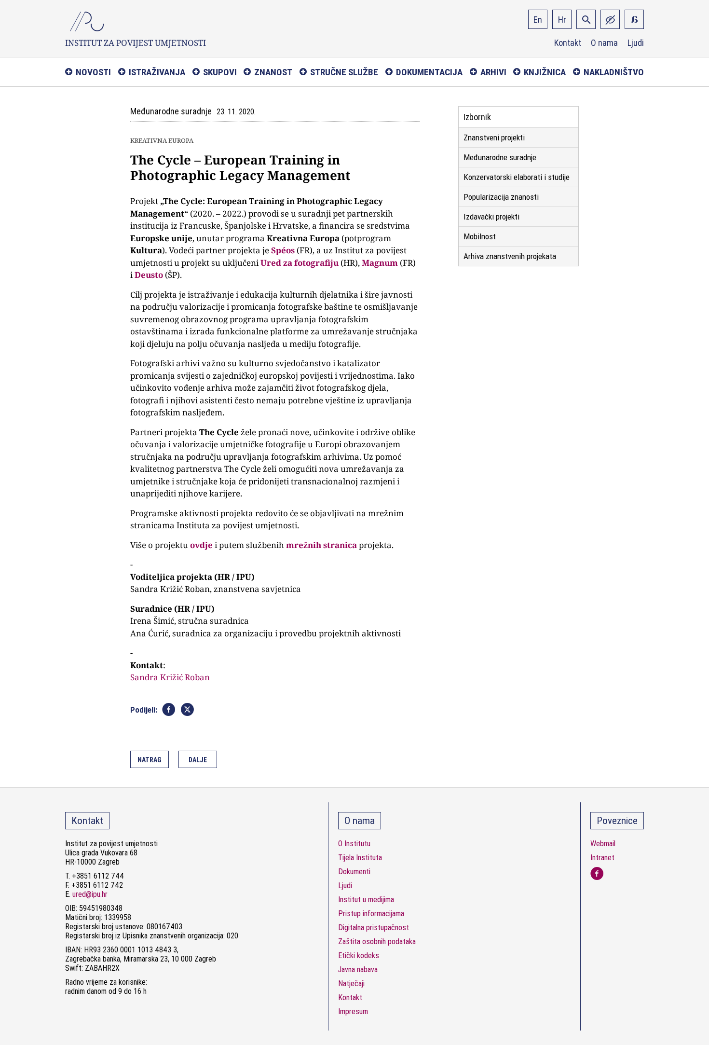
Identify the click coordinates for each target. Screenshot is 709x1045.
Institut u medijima (366, 899)
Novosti (93, 72)
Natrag (149, 760)
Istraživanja (157, 72)
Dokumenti (354, 871)
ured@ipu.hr (90, 894)
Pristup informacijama (371, 913)
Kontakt (567, 43)
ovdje (201, 544)
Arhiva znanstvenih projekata (510, 256)
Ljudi (635, 43)
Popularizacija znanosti (501, 197)
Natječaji (351, 983)
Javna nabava (358, 969)
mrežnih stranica (322, 544)
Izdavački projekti (491, 216)
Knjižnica (545, 72)
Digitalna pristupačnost (373, 927)
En (537, 19)
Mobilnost (480, 236)
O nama (604, 43)
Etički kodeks (358, 955)
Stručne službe (344, 72)
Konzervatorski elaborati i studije (517, 177)
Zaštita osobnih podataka (377, 941)
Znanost (273, 72)
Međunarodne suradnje (500, 157)
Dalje (198, 760)
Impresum (353, 1011)
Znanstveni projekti (494, 137)
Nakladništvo (614, 72)
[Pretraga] (586, 19)
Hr (562, 19)
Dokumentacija (429, 72)
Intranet (602, 857)
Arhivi (493, 72)
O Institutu (354, 843)
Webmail (602, 843)
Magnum (380, 262)
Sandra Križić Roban (170, 677)
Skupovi (220, 72)
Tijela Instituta (360, 857)
